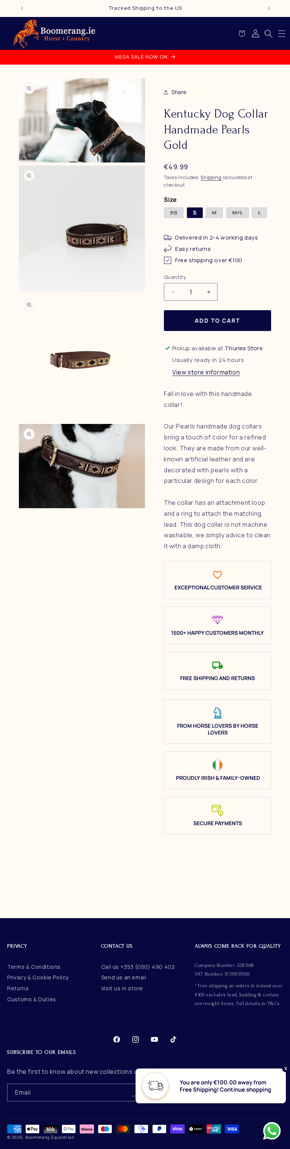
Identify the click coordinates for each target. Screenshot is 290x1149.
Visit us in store (122, 988)
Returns (18, 988)
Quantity (175, 277)
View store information (206, 372)
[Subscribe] (134, 1092)
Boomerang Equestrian (50, 1137)
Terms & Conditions (34, 966)
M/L (240, 213)
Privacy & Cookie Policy (38, 977)
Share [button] (179, 92)
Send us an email (124, 977)
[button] (281, 33)
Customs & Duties (31, 999)
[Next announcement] (269, 8)
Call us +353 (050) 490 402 (138, 966)
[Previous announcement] (22, 8)
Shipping (211, 177)
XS (177, 213)
